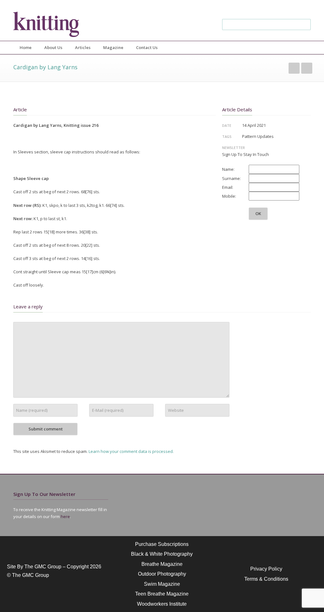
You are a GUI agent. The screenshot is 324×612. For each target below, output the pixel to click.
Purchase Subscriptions (162, 544)
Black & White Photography (162, 554)
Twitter (253, 6)
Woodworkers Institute (162, 604)
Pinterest (291, 6)
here (65, 516)
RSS (304, 6)
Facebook (266, 6)
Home (26, 47)
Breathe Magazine (162, 564)
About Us (53, 47)
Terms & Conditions (266, 579)
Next (306, 68)
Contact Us (147, 47)
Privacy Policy (266, 569)
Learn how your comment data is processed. (131, 451)
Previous (294, 68)
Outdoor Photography (162, 574)
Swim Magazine (162, 584)
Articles (82, 47)
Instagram (279, 6)
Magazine (113, 47)
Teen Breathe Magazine (162, 594)
